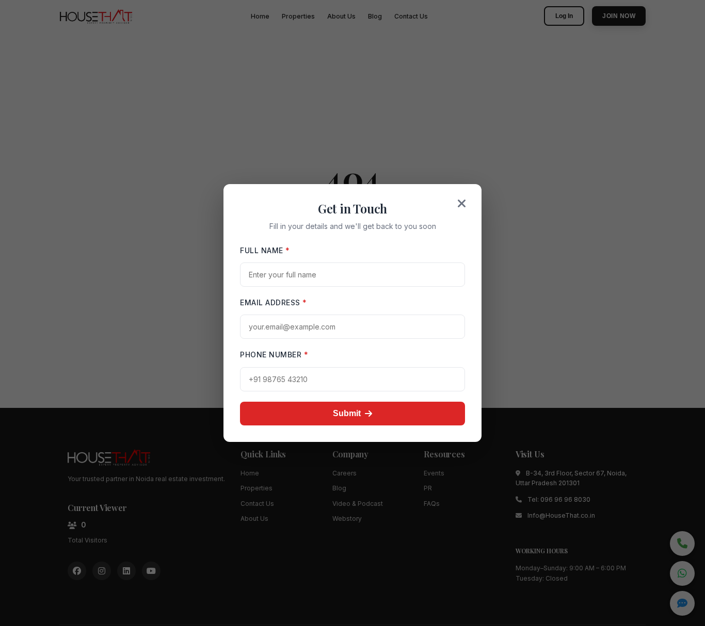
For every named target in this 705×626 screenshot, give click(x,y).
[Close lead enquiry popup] (462, 203)
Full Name (265, 250)
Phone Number (274, 354)
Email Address (273, 302)
